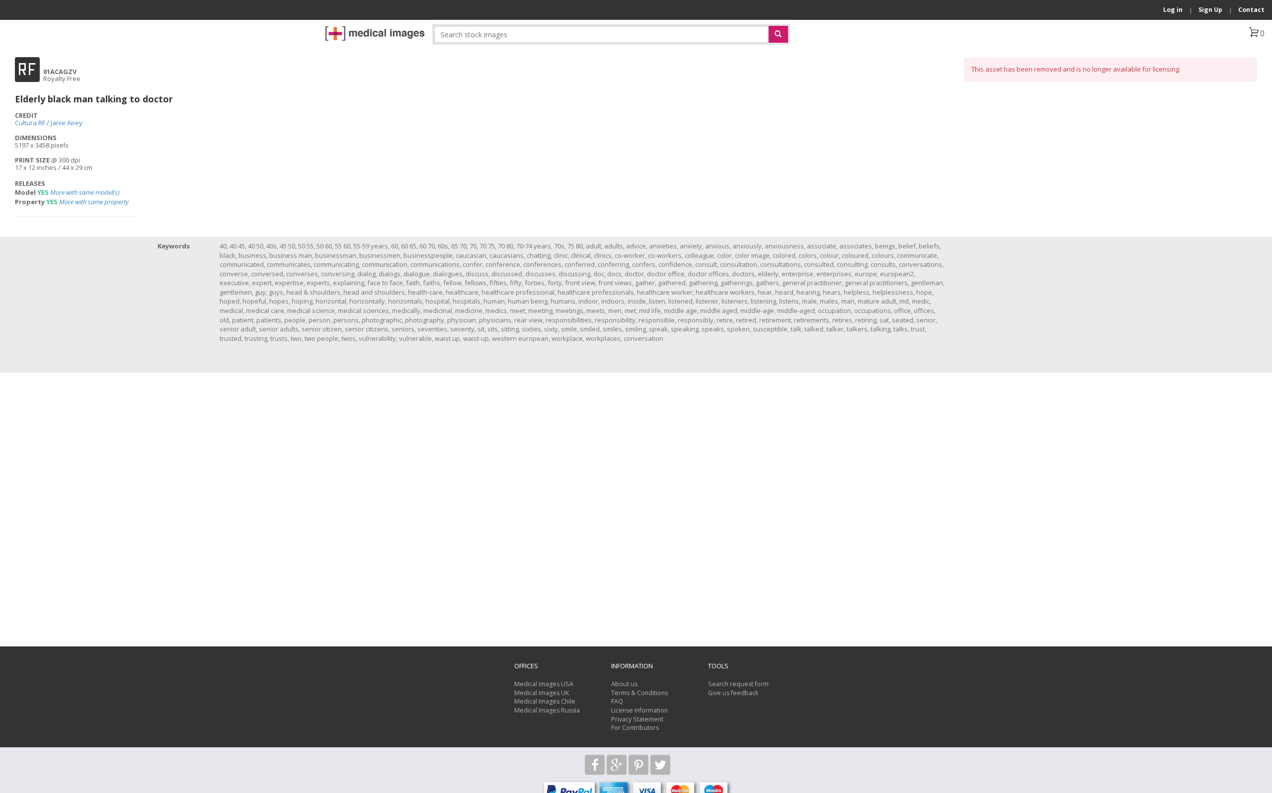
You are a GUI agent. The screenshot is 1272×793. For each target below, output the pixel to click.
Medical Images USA (543, 684)
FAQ (617, 701)
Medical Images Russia (547, 710)
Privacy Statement (637, 719)
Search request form (738, 684)
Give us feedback (733, 693)
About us (624, 684)
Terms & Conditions (639, 693)
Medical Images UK (541, 693)
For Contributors (635, 727)
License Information (639, 710)
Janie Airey (66, 122)
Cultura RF (30, 122)
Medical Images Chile (544, 701)
